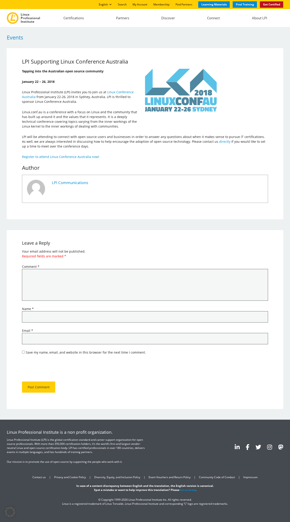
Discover (168, 18)
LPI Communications (70, 182)
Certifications (73, 18)
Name (28, 309)
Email (27, 330)
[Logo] (23, 18)
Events (15, 37)
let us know (188, 490)
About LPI (259, 18)
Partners (122, 18)
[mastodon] (280, 447)
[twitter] (258, 447)
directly (224, 141)
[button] (10, 512)
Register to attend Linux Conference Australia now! (60, 157)
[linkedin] (237, 447)
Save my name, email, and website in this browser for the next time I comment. (86, 352)
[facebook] (247, 447)
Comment (30, 266)
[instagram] (269, 447)
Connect (213, 18)
